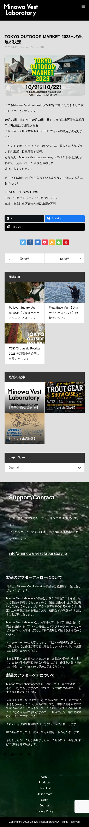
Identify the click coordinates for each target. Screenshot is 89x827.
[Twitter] (12, 754)
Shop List (44, 788)
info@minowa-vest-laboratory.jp (38, 553)
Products (44, 782)
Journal (24, 47)
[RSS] (29, 754)
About (44, 776)
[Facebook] (21, 754)
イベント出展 (37, 47)
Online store (45, 794)
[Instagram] (4, 754)
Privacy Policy (45, 811)
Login (44, 799)
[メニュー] (83, 6)
